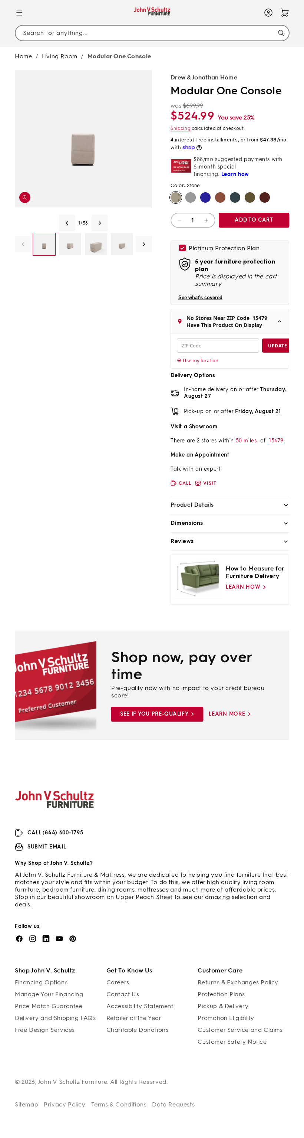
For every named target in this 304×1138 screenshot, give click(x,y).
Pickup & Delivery (223, 1006)
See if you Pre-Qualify (154, 714)
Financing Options (41, 982)
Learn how (243, 587)
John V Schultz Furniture (73, 1081)
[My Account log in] (268, 12)
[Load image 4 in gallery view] (122, 244)
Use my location (200, 360)
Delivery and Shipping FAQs (55, 1017)
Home (23, 56)
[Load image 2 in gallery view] (70, 244)
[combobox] (152, 33)
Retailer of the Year (134, 1017)
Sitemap (26, 1104)
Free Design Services (45, 1029)
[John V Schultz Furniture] (152, 12)
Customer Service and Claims (240, 1029)
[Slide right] (100, 223)
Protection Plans (221, 994)
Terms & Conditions (119, 1104)
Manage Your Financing (49, 994)
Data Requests (173, 1104)
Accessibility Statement (140, 1006)
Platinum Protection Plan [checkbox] (224, 248)
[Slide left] (67, 223)
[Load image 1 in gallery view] (44, 244)
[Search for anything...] (281, 33)
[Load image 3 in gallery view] (96, 244)
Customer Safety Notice (232, 1041)
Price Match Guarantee (49, 1006)
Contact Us (122, 994)
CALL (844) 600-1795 (55, 833)
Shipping (181, 128)
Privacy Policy (64, 1104)
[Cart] (284, 12)
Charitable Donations (137, 1029)
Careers (117, 982)
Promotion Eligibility (226, 1017)
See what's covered (200, 297)
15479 (276, 441)
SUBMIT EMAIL (46, 847)
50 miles (246, 441)
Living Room (59, 56)
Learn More (227, 714)
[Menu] (19, 12)
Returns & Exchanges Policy (238, 982)
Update (277, 346)
